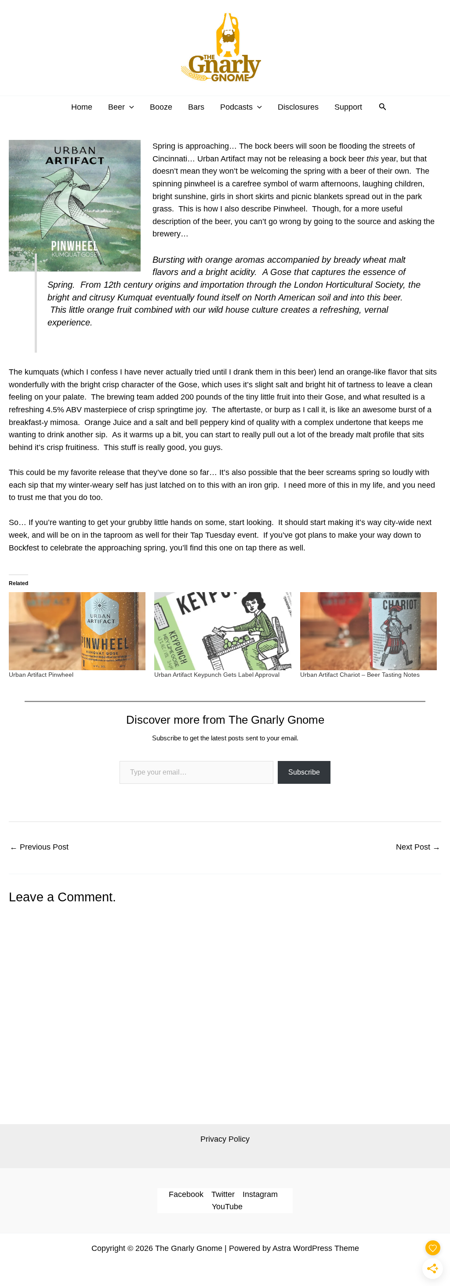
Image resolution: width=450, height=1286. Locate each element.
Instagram (260, 1194)
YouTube (227, 1206)
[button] (129, 107)
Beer (116, 107)
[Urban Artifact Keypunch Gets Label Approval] (222, 631)
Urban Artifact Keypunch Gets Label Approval (216, 674)
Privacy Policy (225, 1139)
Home (81, 107)
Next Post (418, 847)
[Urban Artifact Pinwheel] (77, 631)
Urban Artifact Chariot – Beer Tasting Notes (360, 674)
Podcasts (236, 107)
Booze (161, 107)
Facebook (186, 1194)
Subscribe (304, 772)
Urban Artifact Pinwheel (41, 674)
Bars (196, 107)
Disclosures (298, 107)
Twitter (223, 1194)
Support (348, 107)
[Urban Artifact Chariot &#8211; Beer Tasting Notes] (368, 631)
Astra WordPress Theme (315, 1248)
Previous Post (39, 847)
